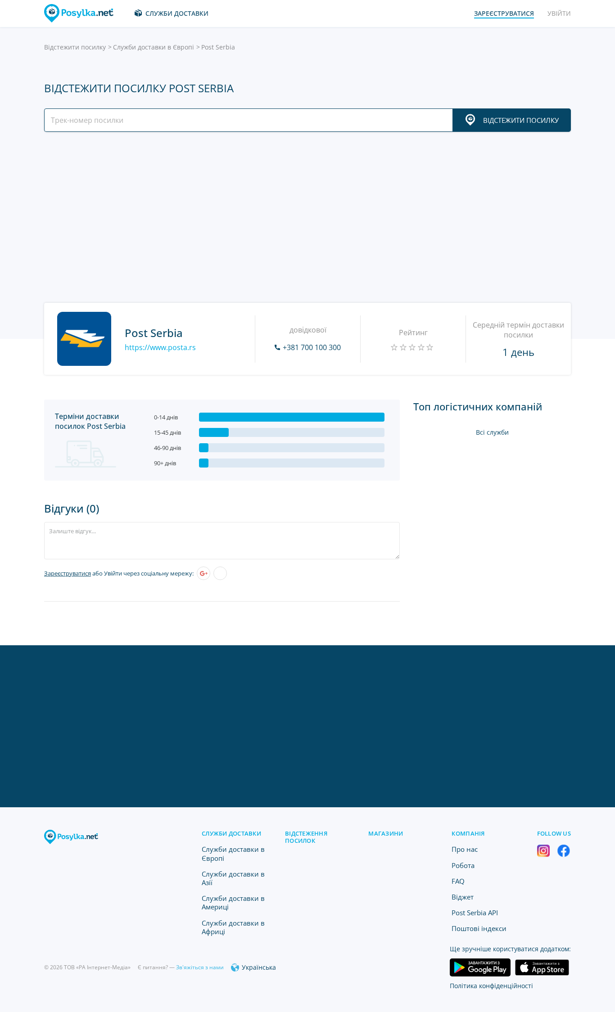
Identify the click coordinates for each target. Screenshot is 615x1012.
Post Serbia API (475, 912)
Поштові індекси (479, 928)
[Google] (203, 573)
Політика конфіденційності (491, 986)
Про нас (465, 849)
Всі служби (492, 432)
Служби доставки (176, 13)
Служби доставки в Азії (233, 878)
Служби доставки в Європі (153, 47)
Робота (463, 865)
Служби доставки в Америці (233, 902)
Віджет (463, 896)
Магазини (385, 833)
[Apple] (220, 573)
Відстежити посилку (75, 47)
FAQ (458, 881)
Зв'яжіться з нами (200, 967)
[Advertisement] (305, 217)
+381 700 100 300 (312, 347)
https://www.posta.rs (160, 347)
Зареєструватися (67, 573)
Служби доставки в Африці (233, 927)
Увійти (559, 13)
